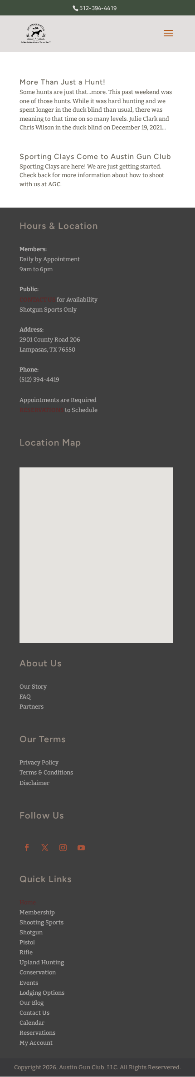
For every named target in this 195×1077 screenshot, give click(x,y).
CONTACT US (38, 299)
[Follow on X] (45, 847)
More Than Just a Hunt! (63, 82)
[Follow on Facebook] (27, 847)
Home (28, 902)
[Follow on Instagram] (63, 847)
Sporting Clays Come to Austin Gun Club (95, 156)
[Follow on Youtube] (81, 847)
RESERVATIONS (42, 410)
